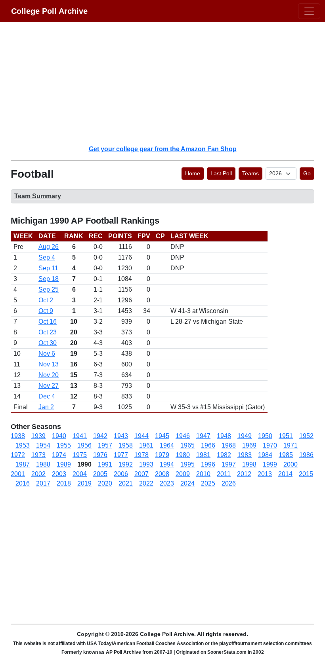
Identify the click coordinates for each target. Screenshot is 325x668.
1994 (167, 464)
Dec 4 (46, 396)
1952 (306, 436)
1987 (22, 464)
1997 (229, 464)
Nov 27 (48, 385)
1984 (265, 455)
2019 (84, 483)
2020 (105, 483)
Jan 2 (46, 407)
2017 (43, 483)
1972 (18, 455)
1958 (126, 445)
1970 (270, 445)
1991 (105, 464)
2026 (229, 483)
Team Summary (37, 196)
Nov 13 (48, 364)
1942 (100, 436)
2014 (285, 474)
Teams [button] (250, 173)
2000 (290, 464)
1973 (38, 455)
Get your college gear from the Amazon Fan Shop (163, 149)
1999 (270, 464)
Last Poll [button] (221, 173)
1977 (121, 455)
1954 (43, 445)
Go (307, 173)
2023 (167, 483)
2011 (224, 474)
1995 (187, 464)
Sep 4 (46, 257)
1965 (187, 445)
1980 (183, 455)
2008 (162, 474)
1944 (141, 436)
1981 (203, 455)
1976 (100, 455)
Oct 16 (47, 321)
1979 (162, 455)
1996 (208, 464)
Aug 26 (48, 246)
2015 (306, 474)
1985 (286, 455)
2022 (146, 483)
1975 (80, 455)
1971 (290, 445)
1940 (59, 436)
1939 (38, 436)
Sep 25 (48, 289)
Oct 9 (45, 310)
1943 (121, 436)
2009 (183, 474)
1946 (183, 436)
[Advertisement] (167, 83)
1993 (146, 464)
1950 (265, 436)
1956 (84, 445)
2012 (244, 474)
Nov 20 (48, 375)
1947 (203, 436)
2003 (59, 474)
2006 (121, 474)
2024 (187, 483)
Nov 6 (46, 353)
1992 (126, 464)
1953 (22, 445)
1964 (167, 445)
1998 (249, 464)
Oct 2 (45, 300)
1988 (43, 464)
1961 (146, 445)
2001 (18, 474)
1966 (208, 445)
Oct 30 (47, 343)
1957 (105, 445)
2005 (100, 474)
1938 (18, 436)
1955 (64, 445)
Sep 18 (48, 278)
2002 (38, 474)
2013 (265, 474)
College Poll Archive (49, 11)
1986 (306, 455)
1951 (286, 436)
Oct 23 (47, 332)
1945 (162, 436)
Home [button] (192, 173)
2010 (203, 474)
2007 (141, 474)
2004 (80, 474)
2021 (126, 483)
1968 (229, 445)
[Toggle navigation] (309, 11)
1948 (224, 436)
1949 (244, 436)
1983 (244, 455)
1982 (224, 455)
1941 (80, 436)
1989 (64, 464)
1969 (249, 445)
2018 (64, 483)
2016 (22, 483)
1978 (141, 455)
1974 (59, 455)
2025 (208, 483)
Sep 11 (48, 268)
